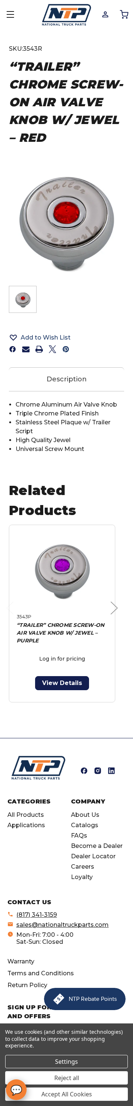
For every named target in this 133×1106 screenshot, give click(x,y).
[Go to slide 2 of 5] (50, 706)
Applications (26, 825)
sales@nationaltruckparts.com (62, 924)
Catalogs (84, 825)
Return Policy (27, 985)
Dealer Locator (93, 856)
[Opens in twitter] (52, 349)
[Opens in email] (26, 349)
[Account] (104, 14)
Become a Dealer (97, 845)
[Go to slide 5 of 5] (86, 706)
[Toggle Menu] (15, 15)
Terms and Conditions (40, 973)
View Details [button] (62, 682)
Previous (11, 615)
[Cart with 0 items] (123, 14)
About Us (85, 814)
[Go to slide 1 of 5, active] (38, 706)
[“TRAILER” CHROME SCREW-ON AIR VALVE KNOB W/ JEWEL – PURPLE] (62, 571)
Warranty (20, 961)
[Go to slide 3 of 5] (62, 706)
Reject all (66, 1078)
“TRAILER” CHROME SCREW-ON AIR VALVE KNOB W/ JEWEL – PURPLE (60, 633)
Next (116, 615)
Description (67, 379)
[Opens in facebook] (12, 349)
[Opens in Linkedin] (111, 771)
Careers (82, 866)
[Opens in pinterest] (65, 349)
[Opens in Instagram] (98, 771)
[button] (66, 337)
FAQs (79, 835)
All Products (25, 814)
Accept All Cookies (66, 1094)
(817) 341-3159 (36, 914)
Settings (66, 1061)
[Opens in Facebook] (84, 771)
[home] (38, 767)
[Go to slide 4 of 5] (74, 706)
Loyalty (82, 877)
